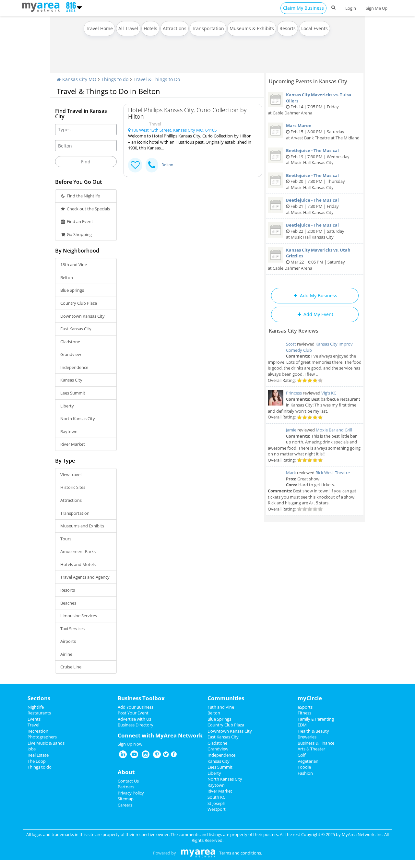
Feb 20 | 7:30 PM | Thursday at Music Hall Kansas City (315, 181)
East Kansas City (75, 329)
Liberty (67, 406)
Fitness (304, 713)
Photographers (42, 737)
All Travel (128, 28)
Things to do (114, 79)
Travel (33, 725)
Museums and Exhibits (82, 526)
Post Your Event (133, 713)
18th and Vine (73, 264)
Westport (217, 809)
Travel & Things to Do (157, 79)
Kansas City (71, 380)
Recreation (38, 731)
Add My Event (317, 314)
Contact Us (128, 781)
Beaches (68, 603)
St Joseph (216, 803)
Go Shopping (79, 234)
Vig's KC (328, 393)
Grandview (70, 354)
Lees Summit (72, 393)
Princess (294, 393)
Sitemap (126, 799)
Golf (301, 755)
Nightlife (36, 707)
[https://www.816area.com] (42, 6)
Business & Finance (316, 743)
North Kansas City (77, 418)
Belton (66, 277)
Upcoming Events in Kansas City (308, 81)
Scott (291, 344)
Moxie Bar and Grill (334, 430)
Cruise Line (70, 667)
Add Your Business (135, 707)
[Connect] (135, 165)
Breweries (307, 737)
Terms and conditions (240, 853)
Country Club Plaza (78, 303)
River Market (72, 444)
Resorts (287, 28)
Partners (126, 787)
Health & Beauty (313, 731)
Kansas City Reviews (293, 330)
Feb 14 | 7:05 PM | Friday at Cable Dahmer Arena (309, 104)
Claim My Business (303, 8)
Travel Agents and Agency (85, 577)
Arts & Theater (311, 749)
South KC (216, 797)
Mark (291, 473)
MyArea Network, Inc (362, 834)
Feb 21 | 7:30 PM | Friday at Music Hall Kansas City (312, 206)
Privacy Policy (131, 793)
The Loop (37, 761)
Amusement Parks (78, 551)
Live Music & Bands (46, 743)
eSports (305, 707)
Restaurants (39, 713)
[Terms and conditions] (198, 853)
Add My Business (318, 295)
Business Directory (135, 725)
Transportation (208, 28)
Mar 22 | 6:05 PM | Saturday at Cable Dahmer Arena (309, 259)
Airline (66, 654)
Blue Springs (72, 290)
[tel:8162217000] (152, 165)
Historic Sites (72, 487)
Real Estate (38, 755)
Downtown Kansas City (82, 316)
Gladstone (70, 342)
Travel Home (99, 28)
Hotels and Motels (78, 564)
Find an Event (79, 221)
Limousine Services (78, 615)
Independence (74, 367)
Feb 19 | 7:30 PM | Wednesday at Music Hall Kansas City (318, 156)
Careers (125, 805)
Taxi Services (72, 628)
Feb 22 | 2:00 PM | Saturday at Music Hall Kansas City (315, 231)
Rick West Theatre (332, 473)
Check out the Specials (88, 209)
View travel (70, 474)
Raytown (68, 431)
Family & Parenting (316, 719)
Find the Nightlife (83, 196)
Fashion (305, 773)
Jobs (32, 749)
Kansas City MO (78, 79)
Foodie (304, 767)
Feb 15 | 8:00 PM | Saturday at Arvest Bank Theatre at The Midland (323, 131)
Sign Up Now (130, 744)
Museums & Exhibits (252, 28)
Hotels (150, 28)
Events (34, 719)
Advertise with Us (134, 719)
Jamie (291, 430)
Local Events (314, 28)
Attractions (174, 28)
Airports (68, 641)
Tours (65, 539)
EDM (302, 725)
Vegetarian (308, 761)
